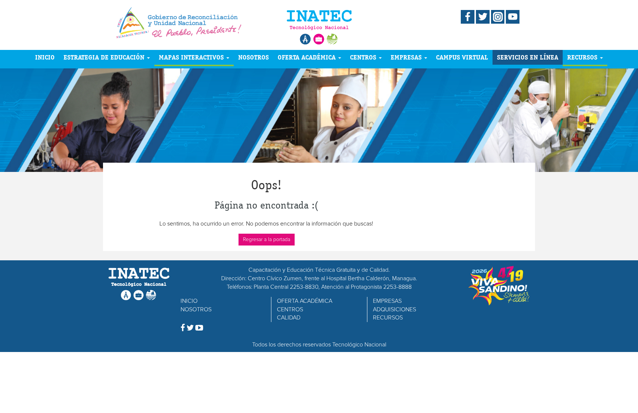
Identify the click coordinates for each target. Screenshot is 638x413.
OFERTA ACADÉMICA (307, 57)
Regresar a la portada (266, 239)
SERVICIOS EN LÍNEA (527, 57)
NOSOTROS (253, 57)
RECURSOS (583, 57)
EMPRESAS (407, 57)
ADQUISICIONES (394, 309)
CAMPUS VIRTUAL (462, 57)
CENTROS (364, 57)
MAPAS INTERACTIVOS (192, 57)
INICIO (45, 57)
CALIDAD (289, 318)
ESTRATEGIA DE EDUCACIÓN (105, 57)
